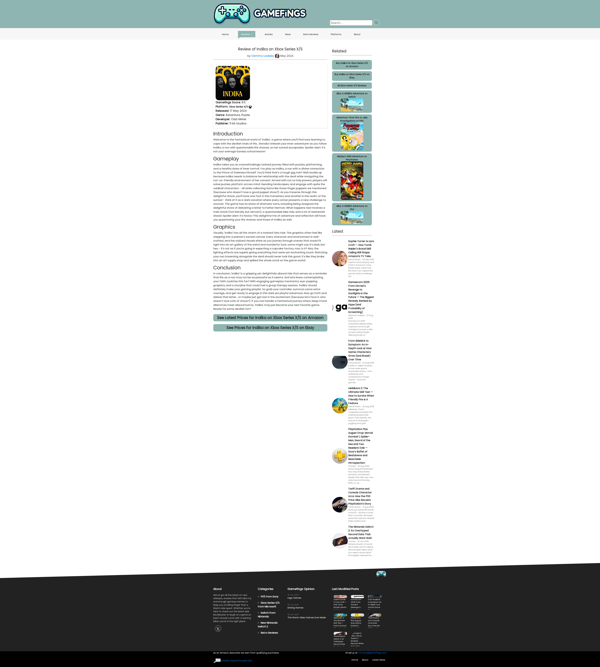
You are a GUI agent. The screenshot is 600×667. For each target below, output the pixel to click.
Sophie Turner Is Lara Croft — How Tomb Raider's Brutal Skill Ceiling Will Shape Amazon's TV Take (361, 248)
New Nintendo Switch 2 (268, 624)
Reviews (248, 34)
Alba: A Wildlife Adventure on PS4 (352, 207)
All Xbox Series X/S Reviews (352, 85)
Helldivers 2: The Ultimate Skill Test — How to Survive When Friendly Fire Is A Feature (361, 395)
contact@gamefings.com (372, 652)
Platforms (336, 34)
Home (225, 34)
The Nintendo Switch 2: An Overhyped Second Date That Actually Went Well (360, 532)
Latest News (378, 659)
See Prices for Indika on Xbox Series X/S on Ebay (270, 327)
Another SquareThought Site (236, 660)
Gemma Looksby (263, 56)
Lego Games (294, 597)
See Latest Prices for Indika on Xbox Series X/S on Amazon (270, 317)
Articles (269, 34)
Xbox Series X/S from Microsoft (269, 604)
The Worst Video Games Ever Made (307, 617)
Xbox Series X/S (239, 106)
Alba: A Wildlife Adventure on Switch (352, 95)
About (357, 34)
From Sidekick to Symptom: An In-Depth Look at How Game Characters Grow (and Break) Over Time (360, 350)
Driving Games (295, 607)
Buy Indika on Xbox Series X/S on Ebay (352, 76)
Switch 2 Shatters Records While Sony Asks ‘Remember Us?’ (357, 639)
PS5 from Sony (268, 596)
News (288, 34)
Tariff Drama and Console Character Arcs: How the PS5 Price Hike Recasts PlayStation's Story (360, 496)
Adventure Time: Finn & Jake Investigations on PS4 (352, 119)
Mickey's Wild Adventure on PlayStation (352, 158)
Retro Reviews (310, 34)
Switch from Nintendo (266, 614)
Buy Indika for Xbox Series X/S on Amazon (352, 64)
